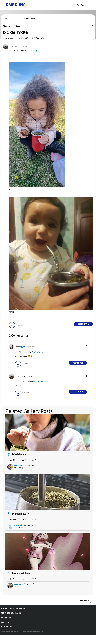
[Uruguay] (16, 4)
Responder (78, 363)
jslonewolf (18, 525)
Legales (5, 622)
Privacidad (6, 618)
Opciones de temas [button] (88, 25)
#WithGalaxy (32, 51)
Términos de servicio (11, 613)
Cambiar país (7, 627)
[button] (88, 46)
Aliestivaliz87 (19, 466)
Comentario (83, 324)
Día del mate (19, 454)
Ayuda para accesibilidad (13, 608)
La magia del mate (22, 573)
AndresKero (19, 584)
